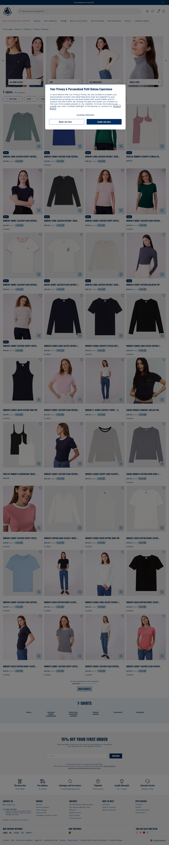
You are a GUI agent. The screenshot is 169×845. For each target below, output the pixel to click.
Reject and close (65, 121)
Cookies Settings (85, 115)
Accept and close (104, 121)
